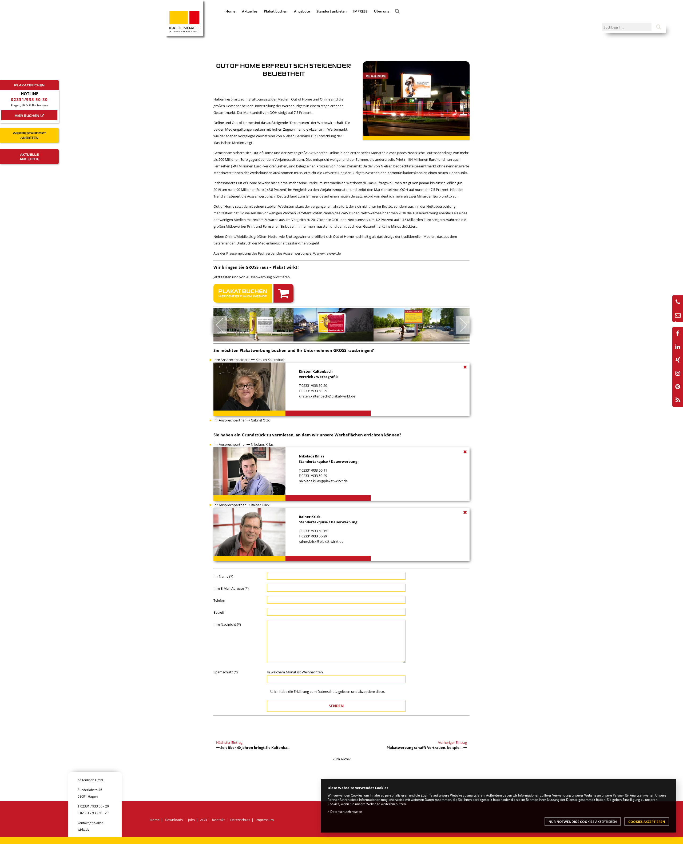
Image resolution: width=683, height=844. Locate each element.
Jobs (191, 819)
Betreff (218, 612)
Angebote (302, 11)
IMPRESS (360, 11)
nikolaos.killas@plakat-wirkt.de (323, 481)
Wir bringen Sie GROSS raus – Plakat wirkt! (256, 267)
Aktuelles (249, 11)
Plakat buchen (275, 11)
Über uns (381, 11)
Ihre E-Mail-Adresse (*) (231, 588)
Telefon (219, 600)
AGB (203, 819)
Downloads (174, 819)
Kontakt (218, 819)
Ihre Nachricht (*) (227, 624)
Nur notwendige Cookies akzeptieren (583, 821)
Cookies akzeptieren (646, 821)
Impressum (265, 819)
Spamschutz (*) (225, 672)
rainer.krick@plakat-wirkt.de (321, 541)
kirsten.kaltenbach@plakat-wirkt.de (327, 396)
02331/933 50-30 (29, 99)
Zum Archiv (342, 759)
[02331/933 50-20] (677, 302)
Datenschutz (327, 691)
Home (230, 11)
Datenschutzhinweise (346, 811)
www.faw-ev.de (329, 253)
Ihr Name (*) (223, 576)
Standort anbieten (331, 11)
